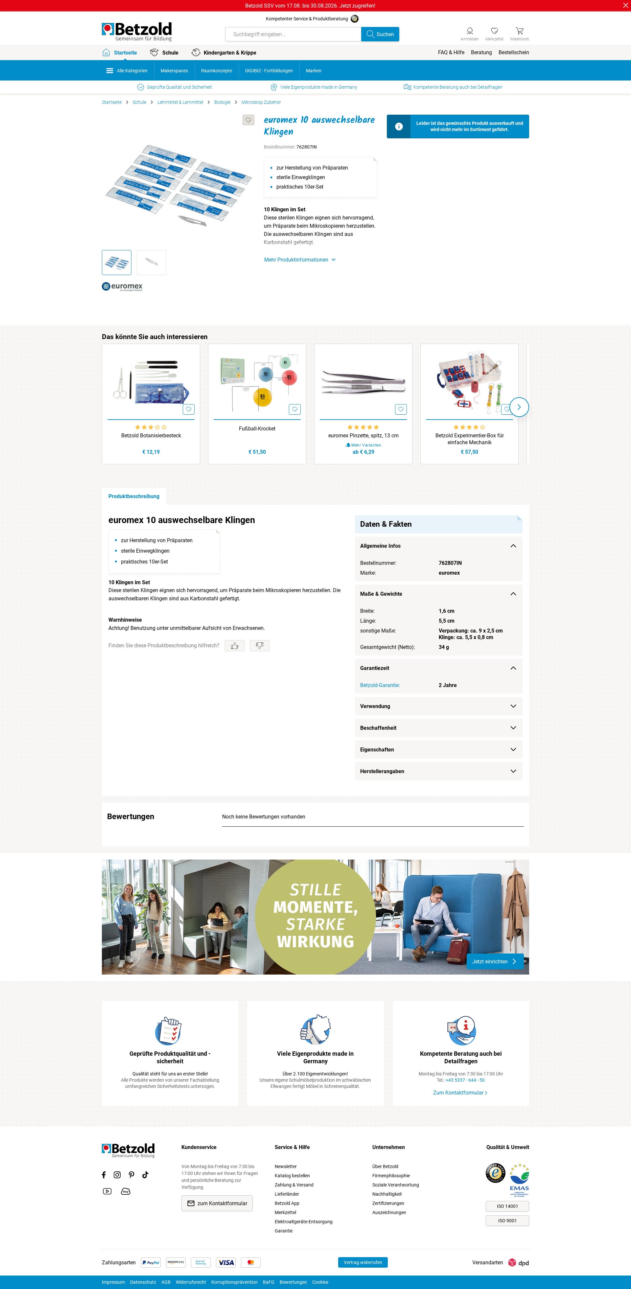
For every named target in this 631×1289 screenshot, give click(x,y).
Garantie (283, 1230)
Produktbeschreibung (133, 496)
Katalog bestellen (292, 1175)
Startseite (112, 102)
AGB (166, 1282)
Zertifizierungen (388, 1203)
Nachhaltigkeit (387, 1194)
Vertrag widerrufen (363, 1262)
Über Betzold (385, 1166)
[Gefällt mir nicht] (259, 645)
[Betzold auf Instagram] (117, 1176)
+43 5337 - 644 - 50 (465, 1080)
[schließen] (625, 5)
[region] (315, 650)
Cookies (320, 1282)
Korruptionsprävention (234, 1282)
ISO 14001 (507, 1206)
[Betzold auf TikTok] (145, 1176)
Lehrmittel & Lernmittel (180, 102)
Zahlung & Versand (294, 1184)
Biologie (222, 102)
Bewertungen (293, 1282)
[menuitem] (451, 52)
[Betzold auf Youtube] (107, 1192)
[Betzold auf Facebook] (103, 1176)
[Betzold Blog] (125, 1192)
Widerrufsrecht (191, 1282)
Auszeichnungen (389, 1212)
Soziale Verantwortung (395, 1184)
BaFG (268, 1282)
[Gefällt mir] (235, 645)
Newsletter (286, 1166)
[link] (494, 33)
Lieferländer (287, 1194)
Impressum (113, 1282)
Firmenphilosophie (391, 1175)
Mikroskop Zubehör (261, 102)
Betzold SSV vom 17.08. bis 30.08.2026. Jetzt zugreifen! (310, 6)
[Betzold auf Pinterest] (131, 1176)
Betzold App (287, 1203)
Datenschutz (143, 1282)
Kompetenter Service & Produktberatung (307, 18)
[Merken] (248, 120)
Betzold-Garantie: (380, 685)
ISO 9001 (507, 1220)
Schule (139, 102)
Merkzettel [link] (285, 1212)
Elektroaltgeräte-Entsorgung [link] (304, 1221)
